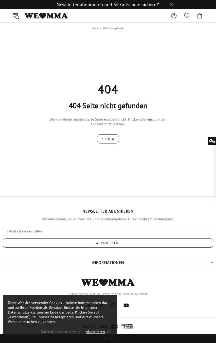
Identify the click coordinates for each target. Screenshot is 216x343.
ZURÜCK (108, 139)
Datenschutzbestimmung (61, 331)
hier (150, 119)
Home (95, 28)
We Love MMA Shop (46, 16)
